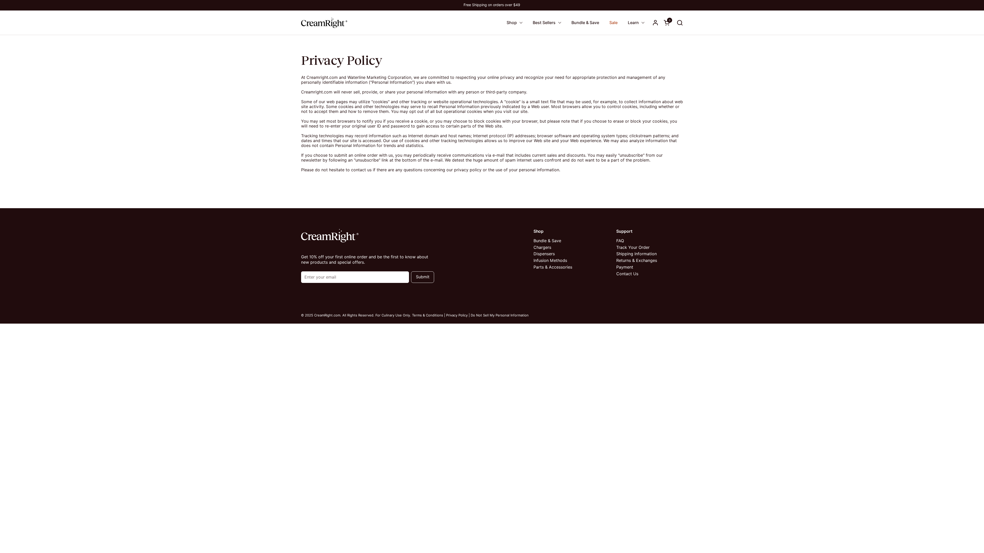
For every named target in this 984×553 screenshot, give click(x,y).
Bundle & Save (547, 240)
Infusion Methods (550, 260)
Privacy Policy (457, 315)
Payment (624, 267)
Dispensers (544, 253)
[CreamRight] (324, 22)
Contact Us (627, 273)
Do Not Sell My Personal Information (500, 315)
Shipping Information (636, 253)
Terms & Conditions (427, 315)
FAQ (620, 240)
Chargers (542, 247)
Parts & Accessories (553, 267)
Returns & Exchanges (636, 260)
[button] (679, 22)
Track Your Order (633, 247)
